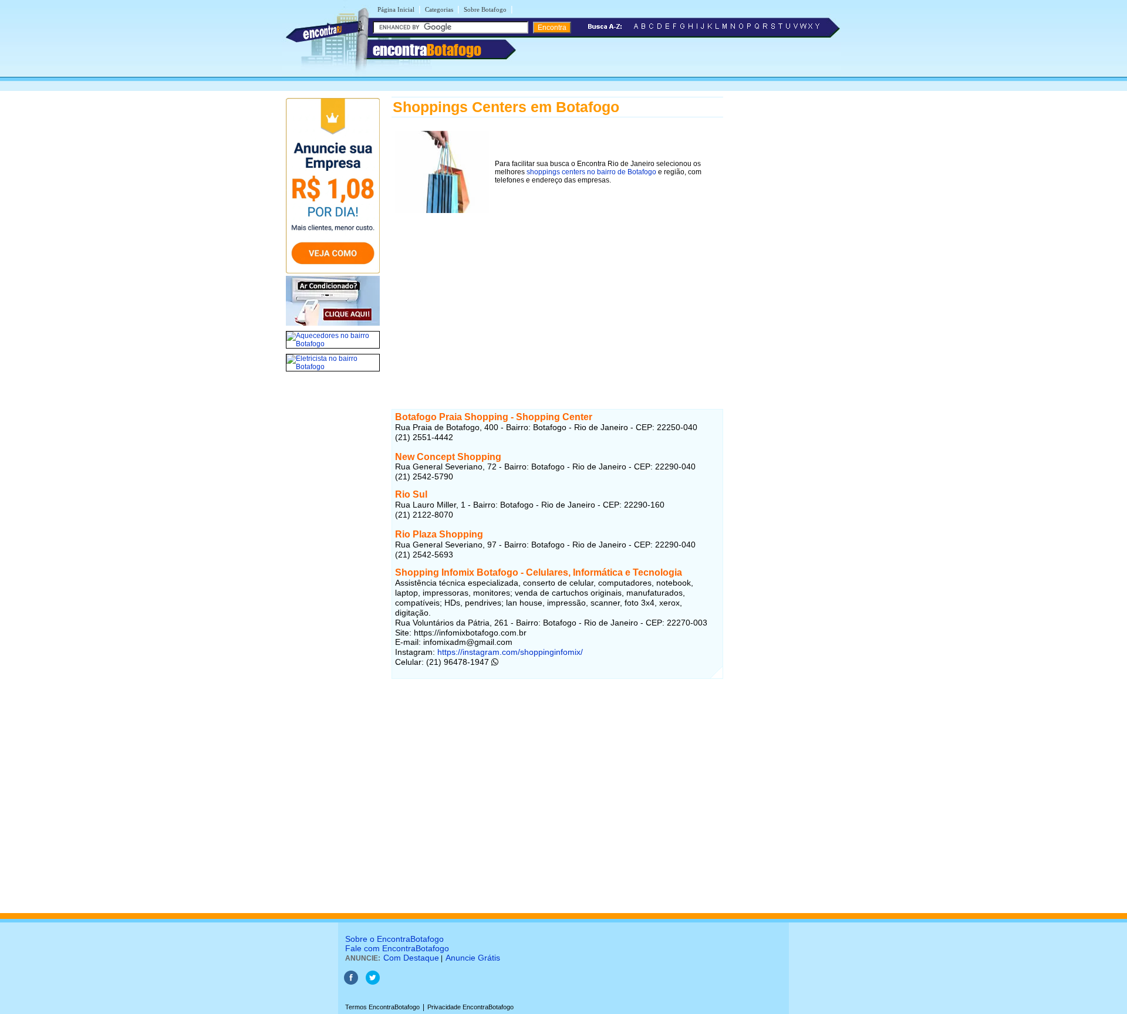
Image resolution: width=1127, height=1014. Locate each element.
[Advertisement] (557, 299)
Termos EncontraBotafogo (382, 1006)
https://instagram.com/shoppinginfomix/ (509, 652)
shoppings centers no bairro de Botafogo (591, 172)
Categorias (439, 9)
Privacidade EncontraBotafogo (470, 1006)
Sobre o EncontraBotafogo (394, 939)
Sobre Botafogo (485, 9)
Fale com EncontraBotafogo (397, 948)
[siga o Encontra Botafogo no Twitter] (373, 982)
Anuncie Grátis (473, 957)
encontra (427, 49)
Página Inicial (395, 9)
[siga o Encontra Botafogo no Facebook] (351, 982)
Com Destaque (411, 957)
